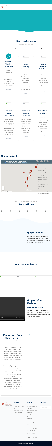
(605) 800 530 (4, 2)
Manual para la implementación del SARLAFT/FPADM (32, 428)
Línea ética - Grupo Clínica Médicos (13, 337)
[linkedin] (45, 2)
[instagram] (50, 2)
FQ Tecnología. (30, 443)
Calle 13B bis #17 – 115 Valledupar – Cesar (17, 2)
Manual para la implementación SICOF (31, 422)
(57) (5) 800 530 (18, 412)
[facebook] (43, 2)
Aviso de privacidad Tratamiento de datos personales (32, 416)
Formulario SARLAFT (32, 437)
